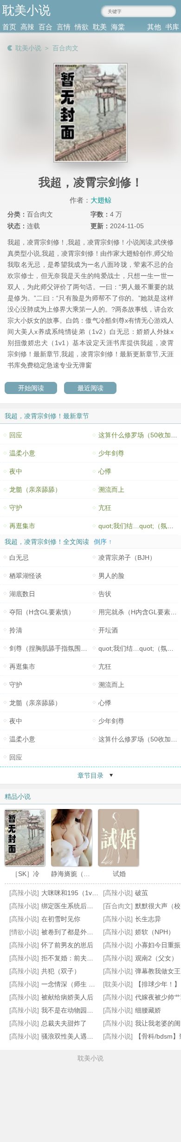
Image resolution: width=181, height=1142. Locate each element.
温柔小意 (22, 453)
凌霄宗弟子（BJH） (127, 557)
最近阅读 (90, 388)
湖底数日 (22, 594)
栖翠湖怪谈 (25, 575)
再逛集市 (22, 526)
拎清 (15, 630)
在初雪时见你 (60, 919)
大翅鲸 (100, 200)
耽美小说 (28, 48)
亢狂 (104, 507)
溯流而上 (111, 489)
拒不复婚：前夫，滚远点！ (80, 958)
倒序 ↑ (103, 541)
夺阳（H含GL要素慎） (42, 612)
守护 (15, 507)
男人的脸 (111, 575)
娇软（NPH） (155, 932)
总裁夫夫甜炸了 (64, 1023)
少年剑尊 (111, 453)
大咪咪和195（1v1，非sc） (81, 893)
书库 (172, 27)
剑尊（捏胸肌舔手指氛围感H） (53, 648)
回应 (15, 435)
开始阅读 (31, 388)
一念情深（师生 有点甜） (78, 984)
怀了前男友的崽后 (67, 945)
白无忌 (19, 557)
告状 (104, 594)
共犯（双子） (60, 971)
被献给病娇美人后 (67, 997)
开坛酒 (108, 630)
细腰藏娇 (148, 1010)
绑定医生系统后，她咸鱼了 (80, 906)
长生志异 (148, 919)
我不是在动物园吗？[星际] (78, 1010)
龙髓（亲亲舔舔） (35, 489)
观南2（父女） (156, 958)
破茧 (141, 893)
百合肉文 (65, 48)
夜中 (15, 471)
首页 (9, 27)
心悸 (104, 471)
